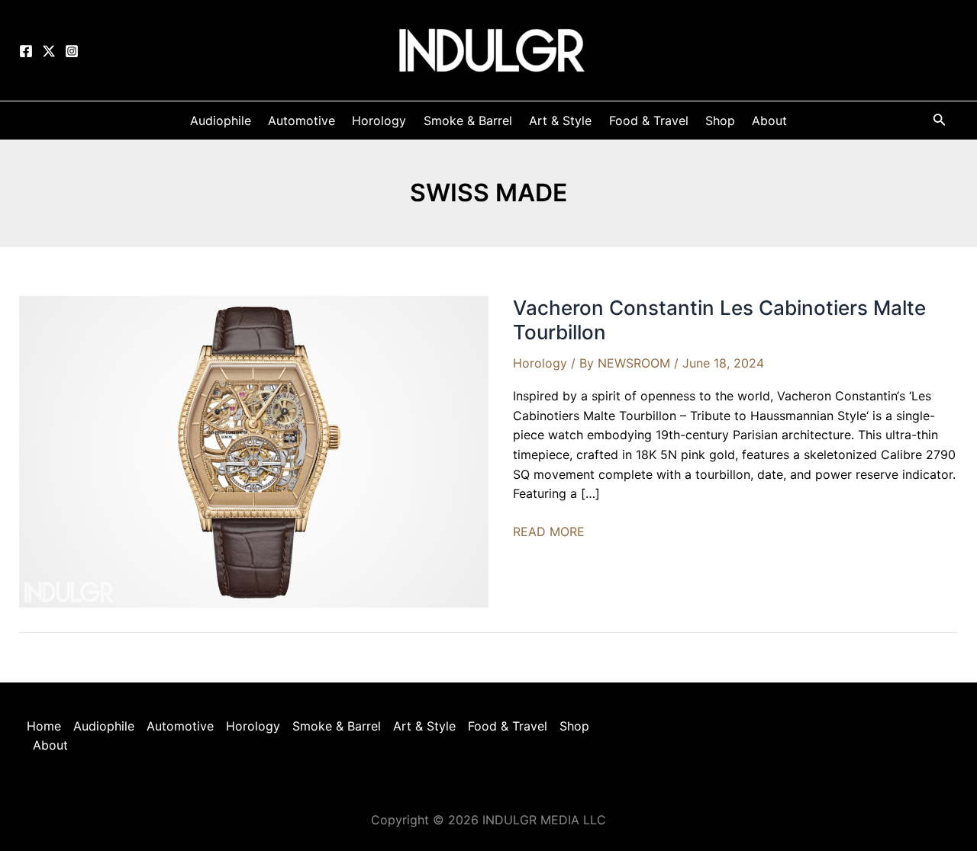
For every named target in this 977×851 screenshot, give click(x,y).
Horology (540, 363)
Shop (574, 726)
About (50, 745)
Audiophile (103, 726)
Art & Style (424, 726)
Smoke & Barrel (336, 726)
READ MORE (549, 532)
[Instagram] (72, 51)
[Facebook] (26, 51)
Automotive (180, 726)
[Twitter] (49, 51)
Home (44, 726)
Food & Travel (507, 726)
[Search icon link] (939, 122)
